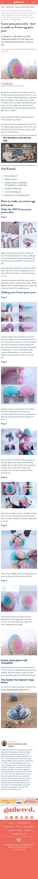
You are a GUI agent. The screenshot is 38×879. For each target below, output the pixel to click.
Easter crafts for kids (27, 129)
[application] (19, 150)
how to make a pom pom (13, 127)
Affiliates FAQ (15, 19)
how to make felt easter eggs (12, 689)
